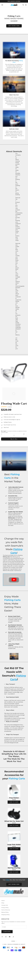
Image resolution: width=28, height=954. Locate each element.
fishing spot (11, 517)
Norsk (13, 941)
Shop (2, 903)
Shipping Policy (5, 914)
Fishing (7, 879)
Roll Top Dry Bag (14, 868)
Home (3, 900)
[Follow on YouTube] (9, 936)
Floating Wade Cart (14, 403)
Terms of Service (5, 910)
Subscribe (7, 931)
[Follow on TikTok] (13, 936)
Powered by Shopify (19, 944)
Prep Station (14, 798)
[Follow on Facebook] (2, 936)
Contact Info (4, 905)
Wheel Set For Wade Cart (14, 821)
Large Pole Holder (14, 844)
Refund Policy (5, 912)
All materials (11, 626)
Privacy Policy (5, 907)
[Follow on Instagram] (6, 936)
